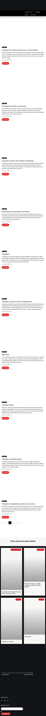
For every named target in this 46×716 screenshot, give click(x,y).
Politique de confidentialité (30, 684)
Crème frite (27, 636)
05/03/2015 (8, 170)
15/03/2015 (8, 116)
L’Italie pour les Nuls (6, 682)
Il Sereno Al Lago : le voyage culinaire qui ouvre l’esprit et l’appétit (32, 585)
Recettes (26, 14)
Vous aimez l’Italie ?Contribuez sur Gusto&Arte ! (30, 681)
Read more (5, 63)
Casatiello (5, 254)
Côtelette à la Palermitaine (12, 459)
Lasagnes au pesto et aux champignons (17, 302)
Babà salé (5, 355)
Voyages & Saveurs (28, 12)
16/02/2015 (8, 469)
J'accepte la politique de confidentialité (8, 711)
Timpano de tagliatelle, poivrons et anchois (18, 504)
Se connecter (30, 672)
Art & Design (37, 12)
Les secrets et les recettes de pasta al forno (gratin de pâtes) (11, 592)
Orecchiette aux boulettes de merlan (15, 212)
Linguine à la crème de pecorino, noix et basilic (20, 50)
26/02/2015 (8, 221)
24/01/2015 (8, 513)
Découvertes (33, 14)
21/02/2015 (8, 311)
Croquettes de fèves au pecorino (14, 106)
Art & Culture (5, 688)
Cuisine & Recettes (6, 693)
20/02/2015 (8, 364)
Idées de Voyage (6, 680)
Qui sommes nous (28, 677)
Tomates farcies (8, 405)
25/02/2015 (8, 264)
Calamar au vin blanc (7, 641)
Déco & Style (5, 690)
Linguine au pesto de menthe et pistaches (18, 161)
